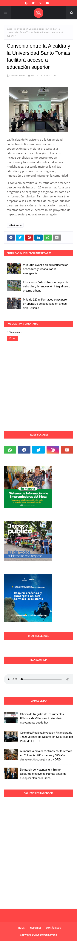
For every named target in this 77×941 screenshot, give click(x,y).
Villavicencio (20, 28)
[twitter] (33, 3)
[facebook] (26, 3)
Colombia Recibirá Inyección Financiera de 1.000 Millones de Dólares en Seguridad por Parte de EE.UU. (46, 737)
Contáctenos (53, 927)
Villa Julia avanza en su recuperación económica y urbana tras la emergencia (45, 269)
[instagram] (40, 3)
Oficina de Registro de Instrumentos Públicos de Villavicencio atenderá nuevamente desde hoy (42, 718)
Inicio (9, 28)
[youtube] (47, 3)
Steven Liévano (17, 75)
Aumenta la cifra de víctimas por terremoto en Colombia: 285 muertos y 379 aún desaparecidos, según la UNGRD (46, 755)
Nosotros (35, 927)
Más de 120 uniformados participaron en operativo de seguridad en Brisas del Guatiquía (45, 304)
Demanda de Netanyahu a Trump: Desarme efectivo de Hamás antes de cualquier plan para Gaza (43, 774)
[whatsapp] (10, 450)
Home (21, 927)
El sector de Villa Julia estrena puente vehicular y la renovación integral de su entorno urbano (46, 286)
